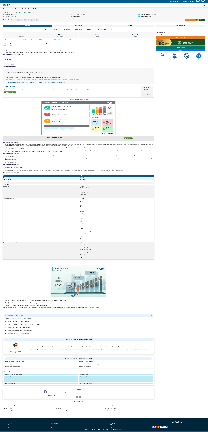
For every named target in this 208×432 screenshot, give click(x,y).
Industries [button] (173, 5)
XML (9, 427)
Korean (12, 19)
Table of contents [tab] (78, 25)
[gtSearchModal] (204, 5)
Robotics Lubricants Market (85, 381)
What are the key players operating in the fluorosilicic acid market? (18, 330)
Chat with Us (180, 50)
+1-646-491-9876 (185, 1)
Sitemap (111, 427)
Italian (33, 19)
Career (9, 424)
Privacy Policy (53, 422)
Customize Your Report (180, 47)
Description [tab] (27, 25)
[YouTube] (204, 1)
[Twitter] (199, 1)
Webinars (111, 424)
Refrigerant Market (8, 381)
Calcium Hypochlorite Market (10, 383)
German (16, 19)
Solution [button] (184, 5)
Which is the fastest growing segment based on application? (17, 321)
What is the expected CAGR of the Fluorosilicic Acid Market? (17, 333)
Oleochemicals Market (84, 374)
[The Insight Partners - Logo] (7, 5)
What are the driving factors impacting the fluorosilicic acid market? (18, 327)
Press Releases (112, 422)
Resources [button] (190, 5)
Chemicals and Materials (15, 22)
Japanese (21, 19)
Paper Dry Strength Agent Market (86, 383)
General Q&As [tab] (129, 25)
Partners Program (113, 423)
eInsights (195, 5)
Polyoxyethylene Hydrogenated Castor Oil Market (13, 374)
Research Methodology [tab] (180, 25)
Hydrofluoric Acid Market (84, 376)
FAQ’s (52, 426)
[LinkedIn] (202, 1)
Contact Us (200, 5)
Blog (110, 426)
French (25, 19)
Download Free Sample (190, 19)
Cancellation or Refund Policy (56, 424)
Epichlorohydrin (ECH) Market (10, 376)
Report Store (179, 5)
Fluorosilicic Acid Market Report (25, 22)
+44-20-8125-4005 (191, 1)
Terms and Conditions (54, 423)
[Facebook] (197, 1)
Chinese (29, 19)
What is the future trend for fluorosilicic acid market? (15, 315)
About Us (9, 422)
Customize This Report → (10, 92)
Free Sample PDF (128, 138)
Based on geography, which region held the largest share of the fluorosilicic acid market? (23, 324)
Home (169, 5)
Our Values (52, 427)
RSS (9, 426)
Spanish (37, 19)
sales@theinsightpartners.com (175, 1)
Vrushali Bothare (15, 348)
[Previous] (73, 397)
